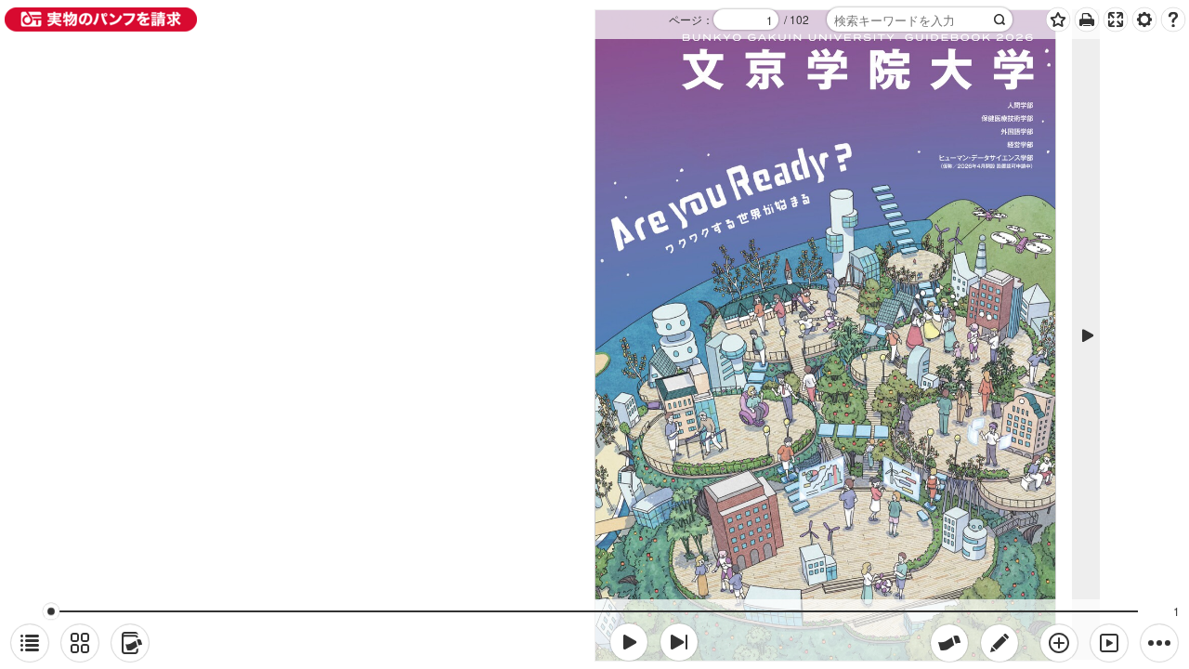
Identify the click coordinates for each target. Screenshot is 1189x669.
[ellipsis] (1159, 643)
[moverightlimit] (679, 642)
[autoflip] (1109, 643)
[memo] (999, 643)
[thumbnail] (79, 643)
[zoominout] (1059, 643)
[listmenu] (29, 643)
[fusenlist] (130, 643)
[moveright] (628, 642)
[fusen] (949, 643)
